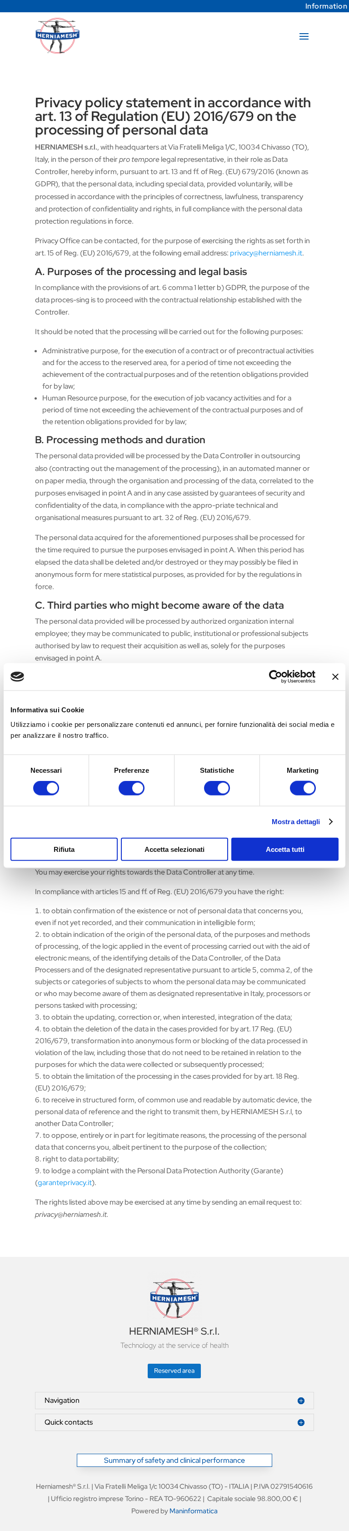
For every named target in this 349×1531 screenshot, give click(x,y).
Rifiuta (64, 849)
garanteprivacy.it (65, 1182)
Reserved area (174, 1370)
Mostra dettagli (296, 822)
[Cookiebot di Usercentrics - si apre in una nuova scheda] (275, 677)
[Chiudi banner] (335, 677)
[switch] (132, 788)
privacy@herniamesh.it (266, 253)
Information (326, 6)
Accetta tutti (285, 849)
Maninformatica (194, 1511)
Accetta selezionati (174, 849)
